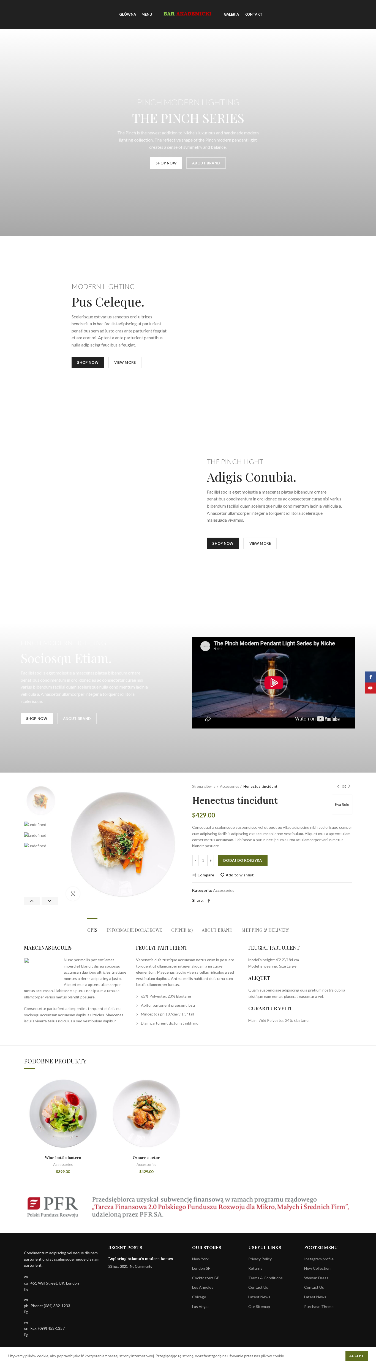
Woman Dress (316, 1277)
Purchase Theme (319, 1306)
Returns (255, 1268)
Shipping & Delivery (265, 930)
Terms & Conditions (265, 1277)
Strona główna (204, 786)
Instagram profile (319, 1258)
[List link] (62, 1306)
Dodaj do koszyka (242, 860)
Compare (205, 875)
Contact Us (258, 1287)
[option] (41, 800)
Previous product (338, 786)
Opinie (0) (182, 930)
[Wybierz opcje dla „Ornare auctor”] (181, 1096)
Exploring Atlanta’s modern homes (140, 1258)
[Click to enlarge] (73, 894)
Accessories (229, 786)
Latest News (259, 1296)
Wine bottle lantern (63, 1157)
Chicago (199, 1296)
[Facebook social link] (209, 900)
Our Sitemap (259, 1306)
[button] (98, 1096)
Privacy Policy (260, 1258)
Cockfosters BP (205, 1277)
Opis (92, 930)
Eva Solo (342, 804)
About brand (217, 930)
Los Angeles (202, 1287)
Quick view (98, 1108)
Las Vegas (200, 1306)
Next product (349, 786)
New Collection (317, 1268)
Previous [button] (32, 901)
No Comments (141, 1266)
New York (200, 1258)
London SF (201, 1268)
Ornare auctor (146, 1157)
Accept (356, 1356)
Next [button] (50, 901)
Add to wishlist (240, 875)
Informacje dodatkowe (134, 930)
